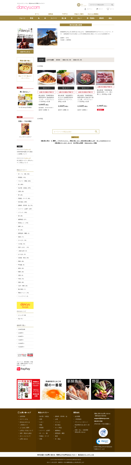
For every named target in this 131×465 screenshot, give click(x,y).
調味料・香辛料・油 (61, 416)
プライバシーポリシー (81, 422)
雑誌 (110, 18)
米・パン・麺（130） (24, 174)
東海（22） (21, 268)
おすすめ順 (50, 60)
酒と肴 (64, 18)
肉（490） (21, 184)
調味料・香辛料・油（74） (25, 205)
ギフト (37, 14)
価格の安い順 (67, 60)
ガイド (101, 9)
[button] (103, 441)
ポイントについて (25, 436)
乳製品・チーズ (44, 436)
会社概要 (77, 416)
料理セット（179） (23, 223)
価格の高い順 (77, 60)
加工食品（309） (23, 202)
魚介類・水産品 (44, 416)
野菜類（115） (22, 177)
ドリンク (57, 422)
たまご (41, 422)
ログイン (89, 9)
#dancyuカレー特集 (91, 143)
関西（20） (21, 272)
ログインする (24, 419)
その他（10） (22, 244)
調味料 (101, 18)
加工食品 (57, 425)
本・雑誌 (57, 439)
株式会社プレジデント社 (86, 455)
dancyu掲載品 (93, 14)
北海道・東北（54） (24, 258)
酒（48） (20, 216)
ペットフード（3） (23, 296)
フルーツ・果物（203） (24, 181)
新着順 (58, 60)
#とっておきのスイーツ (104, 141)
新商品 (51, 14)
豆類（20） (21, 191)
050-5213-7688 (98, 421)
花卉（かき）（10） (24, 247)
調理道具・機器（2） (24, 233)
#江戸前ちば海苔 (78, 143)
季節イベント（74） (24, 293)
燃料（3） (21, 226)
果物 (40, 425)
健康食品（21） (22, 219)
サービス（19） (22, 240)
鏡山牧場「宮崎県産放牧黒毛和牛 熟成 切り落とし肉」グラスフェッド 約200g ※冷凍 (85, 98)
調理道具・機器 (59, 433)
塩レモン (20, 318)
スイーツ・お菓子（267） (25, 209)
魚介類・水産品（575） (24, 188)
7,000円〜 (21, 340)
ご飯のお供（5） (23, 251)
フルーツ (22, 18)
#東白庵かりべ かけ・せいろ (63, 143)
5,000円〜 (21, 336)
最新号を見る (25, 51)
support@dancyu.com (101, 418)
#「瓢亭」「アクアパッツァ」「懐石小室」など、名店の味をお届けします (73, 141)
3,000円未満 (21, 329)
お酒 (56, 419)
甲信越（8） (21, 265)
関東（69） (21, 261)
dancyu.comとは (25, 422)
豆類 (40, 439)
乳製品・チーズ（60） (24, 198)
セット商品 (58, 427)
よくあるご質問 (24, 427)
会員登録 (22, 416)
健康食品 (57, 430)
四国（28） (21, 282)
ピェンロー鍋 (22, 315)
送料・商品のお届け (26, 433)
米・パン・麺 (43, 433)
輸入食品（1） (22, 289)
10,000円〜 (21, 343)
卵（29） (20, 195)
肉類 (40, 419)
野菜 (31, 18)
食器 (56, 436)
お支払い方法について (26, 430)
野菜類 (41, 427)
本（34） (20, 230)
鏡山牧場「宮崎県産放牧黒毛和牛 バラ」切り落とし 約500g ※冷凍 (104, 92)
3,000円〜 (21, 333)
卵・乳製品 (90, 18)
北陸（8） (21, 275)
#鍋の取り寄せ (45, 141)
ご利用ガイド (24, 425)
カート (112, 9)
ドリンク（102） (23, 212)
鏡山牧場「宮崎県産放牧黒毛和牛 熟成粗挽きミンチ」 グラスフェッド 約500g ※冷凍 (46, 98)
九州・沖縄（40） (23, 286)
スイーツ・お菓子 (44, 430)
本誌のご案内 (79, 14)
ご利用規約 (78, 419)
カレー (79, 18)
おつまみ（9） (22, 254)
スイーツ (54, 18)
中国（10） (21, 279)
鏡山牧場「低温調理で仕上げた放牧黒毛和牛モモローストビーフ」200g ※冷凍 (65, 98)
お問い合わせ (24, 439)
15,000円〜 (21, 347)
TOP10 (65, 14)
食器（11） (21, 237)
